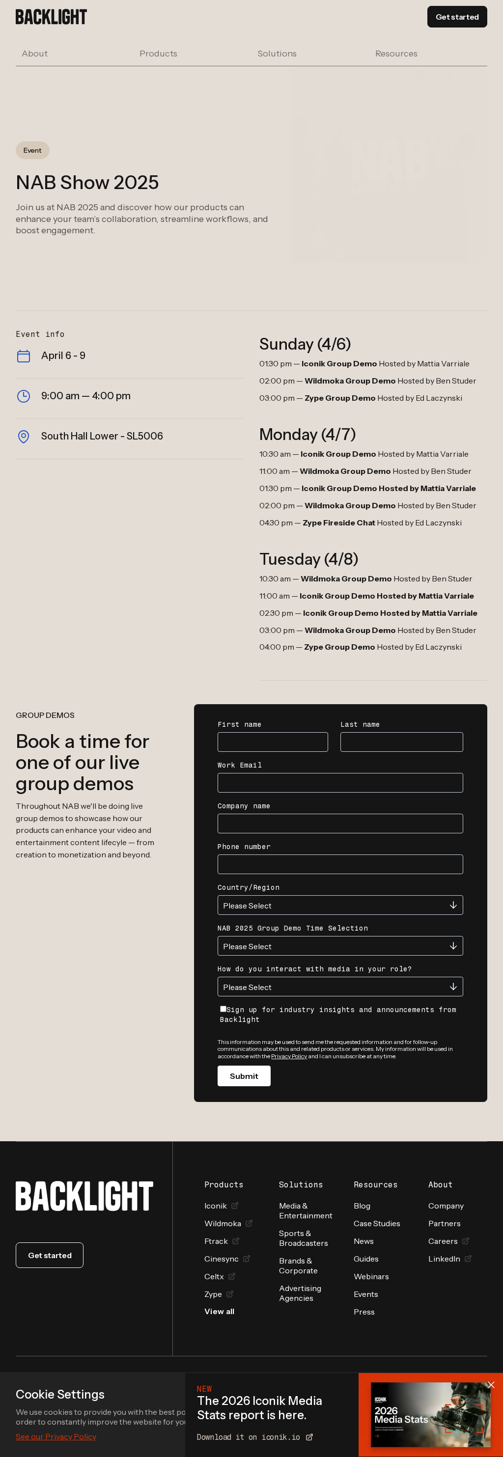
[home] (51, 17)
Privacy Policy (289, 1056)
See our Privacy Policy (56, 1436)
